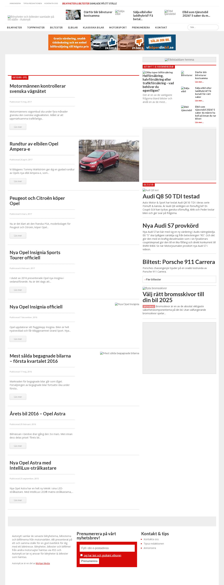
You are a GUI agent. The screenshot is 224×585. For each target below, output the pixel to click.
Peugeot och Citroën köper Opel (37, 200)
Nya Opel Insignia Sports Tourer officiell (35, 255)
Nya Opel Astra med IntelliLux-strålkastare (33, 465)
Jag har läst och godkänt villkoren (102, 555)
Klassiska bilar (93, 27)
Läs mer (18, 126)
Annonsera (15, 3)
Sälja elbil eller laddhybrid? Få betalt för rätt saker (203, 92)
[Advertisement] (71, 65)
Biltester (56, 27)
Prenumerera (141, 27)
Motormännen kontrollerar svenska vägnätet (38, 88)
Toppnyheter (36, 27)
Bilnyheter (14, 27)
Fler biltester (153, 279)
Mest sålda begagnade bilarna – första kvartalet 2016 (40, 358)
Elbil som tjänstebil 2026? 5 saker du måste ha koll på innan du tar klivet (205, 112)
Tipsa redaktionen (32, 3)
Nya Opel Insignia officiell (36, 306)
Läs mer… (199, 82)
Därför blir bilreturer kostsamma (201, 75)
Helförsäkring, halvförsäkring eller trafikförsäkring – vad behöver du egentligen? (158, 83)
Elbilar (73, 27)
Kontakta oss (51, 3)
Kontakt (161, 27)
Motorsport (118, 27)
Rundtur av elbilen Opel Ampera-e (34, 146)
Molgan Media (43, 563)
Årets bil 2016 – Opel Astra (37, 413)
